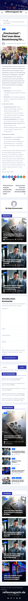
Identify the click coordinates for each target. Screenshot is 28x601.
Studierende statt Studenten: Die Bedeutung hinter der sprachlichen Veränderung (13, 394)
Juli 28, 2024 (20, 239)
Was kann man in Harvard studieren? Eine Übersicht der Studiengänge (12, 379)
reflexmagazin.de (13, 11)
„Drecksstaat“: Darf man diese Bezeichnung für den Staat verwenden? (12, 39)
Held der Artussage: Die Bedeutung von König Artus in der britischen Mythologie (13, 399)
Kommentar (5, 308)
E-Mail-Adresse (6, 335)
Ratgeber (19, 478)
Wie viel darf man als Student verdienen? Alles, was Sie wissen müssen (8, 189)
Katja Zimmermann (15, 208)
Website (4, 341)
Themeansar (4, 589)
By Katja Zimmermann (11, 43)
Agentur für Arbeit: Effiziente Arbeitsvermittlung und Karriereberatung (13, 287)
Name (4, 329)
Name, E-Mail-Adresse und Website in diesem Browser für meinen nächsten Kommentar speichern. (13, 352)
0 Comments (9, 443)
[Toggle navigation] (2, 12)
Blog (4, 29)
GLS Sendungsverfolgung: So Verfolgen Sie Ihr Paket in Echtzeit (13, 261)
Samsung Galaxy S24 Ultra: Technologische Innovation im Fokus (13, 235)
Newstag (19, 587)
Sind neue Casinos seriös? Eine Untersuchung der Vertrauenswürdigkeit (20, 188)
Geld (13, 478)
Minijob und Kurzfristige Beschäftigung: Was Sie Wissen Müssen (18, 481)
